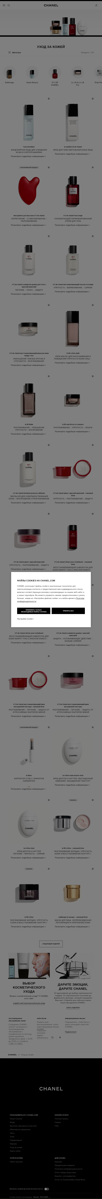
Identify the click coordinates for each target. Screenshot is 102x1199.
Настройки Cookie (25, 619)
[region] (51, 599)
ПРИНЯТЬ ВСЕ (68, 611)
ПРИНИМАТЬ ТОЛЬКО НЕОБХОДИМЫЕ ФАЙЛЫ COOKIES (33, 611)
